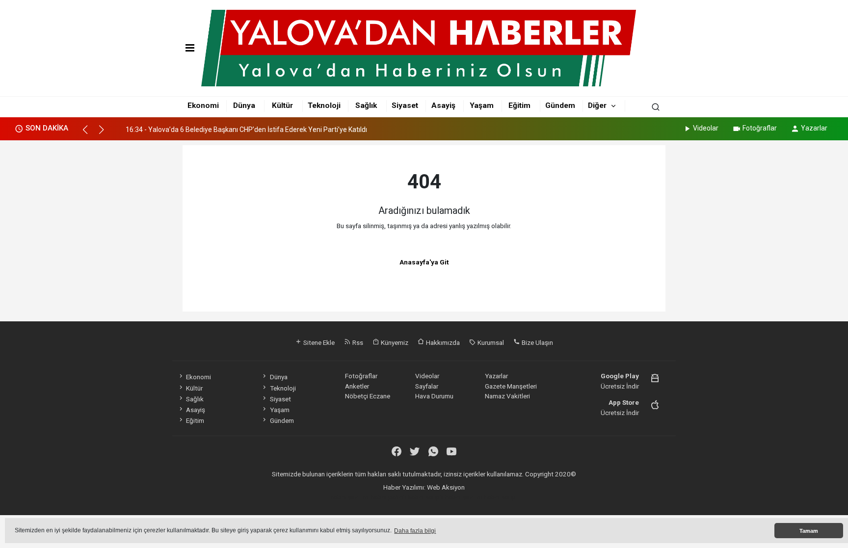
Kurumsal (490, 342)
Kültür (282, 105)
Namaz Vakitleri (507, 396)
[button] (89, 134)
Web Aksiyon (446, 487)
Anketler (357, 386)
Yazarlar (814, 128)
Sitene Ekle (318, 342)
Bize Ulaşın (536, 342)
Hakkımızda (442, 342)
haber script (501, 497)
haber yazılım (463, 497)
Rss (357, 342)
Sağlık (366, 105)
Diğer (597, 105)
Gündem (560, 105)
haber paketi (388, 497)
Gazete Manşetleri (511, 386)
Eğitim (519, 105)
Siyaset (405, 105)
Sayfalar (426, 386)
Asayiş (443, 105)
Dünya (244, 105)
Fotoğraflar (759, 128)
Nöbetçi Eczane (367, 396)
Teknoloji (324, 105)
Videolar (705, 128)
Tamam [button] (808, 531)
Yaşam (482, 105)
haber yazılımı (349, 497)
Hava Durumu (434, 396)
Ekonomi (203, 105)
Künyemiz (393, 342)
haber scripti (426, 497)
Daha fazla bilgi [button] (415, 530)
